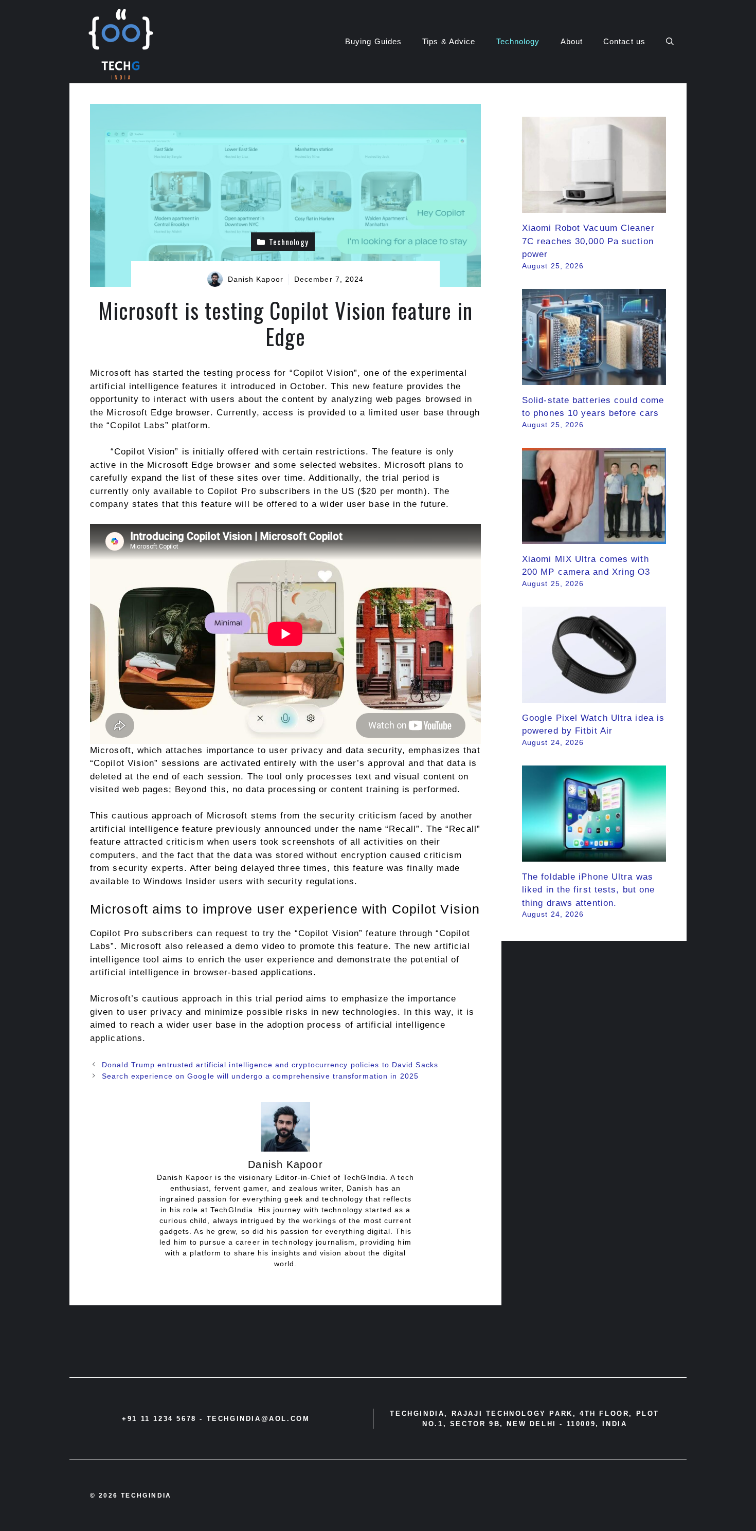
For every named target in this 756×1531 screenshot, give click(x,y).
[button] (670, 41)
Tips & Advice (448, 41)
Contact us (624, 41)
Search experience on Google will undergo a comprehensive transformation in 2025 (260, 1076)
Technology (518, 41)
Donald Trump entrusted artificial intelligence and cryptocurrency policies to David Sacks (270, 1065)
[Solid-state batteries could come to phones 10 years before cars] (594, 378)
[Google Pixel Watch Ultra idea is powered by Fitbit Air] (594, 696)
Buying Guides (373, 41)
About (572, 41)
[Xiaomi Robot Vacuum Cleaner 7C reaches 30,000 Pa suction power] (594, 206)
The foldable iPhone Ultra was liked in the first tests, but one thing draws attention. (588, 890)
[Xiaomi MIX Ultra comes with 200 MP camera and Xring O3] (594, 537)
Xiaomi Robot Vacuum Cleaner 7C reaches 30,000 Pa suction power (588, 241)
